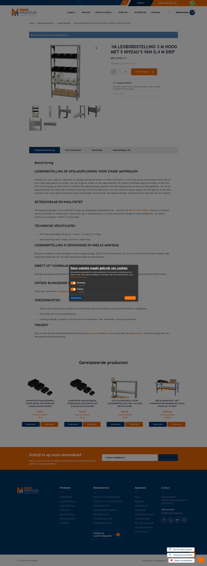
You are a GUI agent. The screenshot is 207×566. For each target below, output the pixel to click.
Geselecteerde (76, 298)
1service (80, 285)
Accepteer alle (130, 298)
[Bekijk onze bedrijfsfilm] (201, 560)
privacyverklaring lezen (78, 277)
